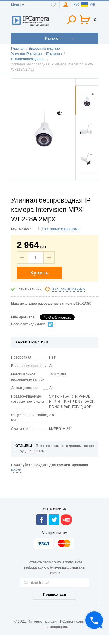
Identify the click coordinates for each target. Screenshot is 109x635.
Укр (92, 4)
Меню (16, 5)
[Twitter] (50, 324)
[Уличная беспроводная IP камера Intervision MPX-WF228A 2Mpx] (87, 113)
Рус (76, 4)
